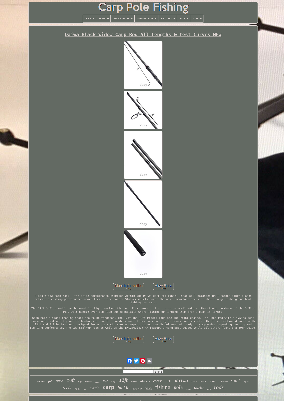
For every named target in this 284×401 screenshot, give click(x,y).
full (50, 381)
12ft (123, 380)
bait (212, 381)
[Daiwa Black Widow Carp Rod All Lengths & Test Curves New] (143, 65)
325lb (194, 381)
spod (246, 381)
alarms (145, 381)
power (188, 389)
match (95, 388)
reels (66, 387)
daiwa (181, 380)
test (85, 389)
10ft (71, 380)
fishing (162, 387)
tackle (123, 387)
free (105, 381)
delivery (41, 381)
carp (108, 387)
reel (78, 388)
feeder (199, 388)
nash (59, 381)
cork (209, 389)
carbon (97, 382)
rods (219, 387)
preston (88, 381)
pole (178, 387)
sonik (236, 380)
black (148, 388)
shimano (223, 381)
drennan (134, 382)
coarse (158, 381)
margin (203, 381)
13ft (80, 381)
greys (113, 381)
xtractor (137, 388)
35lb (169, 381)
